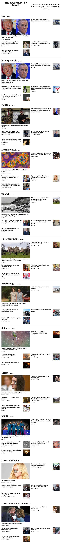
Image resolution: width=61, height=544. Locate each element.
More (8, 16)
